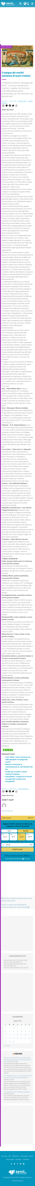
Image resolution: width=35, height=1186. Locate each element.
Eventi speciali (6, 47)
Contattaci (26, 1159)
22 (5, 1038)
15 (5, 1034)
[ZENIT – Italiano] (10, 4)
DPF (10, 1156)
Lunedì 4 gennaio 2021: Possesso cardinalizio (17, 1092)
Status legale (10, 1159)
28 (29, 1038)
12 (21, 1031)
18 (17, 1034)
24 (13, 1038)
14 (29, 1031)
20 (25, 1034)
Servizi (31, 1156)
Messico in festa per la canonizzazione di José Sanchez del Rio (19, 766)
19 (21, 1034)
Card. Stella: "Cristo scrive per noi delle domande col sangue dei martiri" (17, 759)
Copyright (18, 1159)
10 (13, 1031)
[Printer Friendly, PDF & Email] (8, 750)
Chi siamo (4, 1156)
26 (21, 1038)
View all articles (7, 811)
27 (25, 1038)
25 (17, 1038)
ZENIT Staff (22, 101)
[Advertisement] (17, 25)
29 (5, 1041)
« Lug (5, 1045)
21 (29, 1034)
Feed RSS (18, 1054)
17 (13, 1034)
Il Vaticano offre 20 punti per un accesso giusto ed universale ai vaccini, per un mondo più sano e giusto (17, 1059)
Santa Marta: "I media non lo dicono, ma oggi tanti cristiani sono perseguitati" (18, 779)
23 (9, 1038)
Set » (8, 1045)
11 (17, 1031)
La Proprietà (24, 1156)
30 (9, 1041)
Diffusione (15, 1156)
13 (25, 1031)
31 (13, 1041)
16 (9, 1034)
